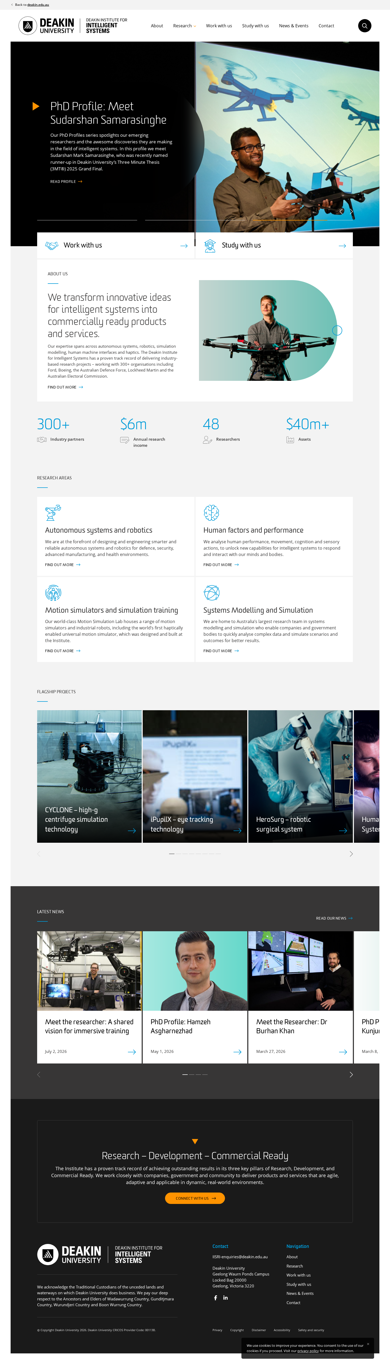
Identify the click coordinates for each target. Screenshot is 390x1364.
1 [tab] (172, 854)
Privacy (217, 1330)
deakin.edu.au (38, 4)
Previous (341, 211)
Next (351, 211)
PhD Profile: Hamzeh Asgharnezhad (181, 1027)
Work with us (219, 26)
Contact (326, 26)
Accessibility (282, 1330)
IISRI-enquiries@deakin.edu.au (240, 1256)
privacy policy (308, 1350)
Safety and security (311, 1330)
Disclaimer (259, 1330)
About (157, 26)
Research (182, 26)
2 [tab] (178, 854)
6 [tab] (205, 854)
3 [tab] (185, 854)
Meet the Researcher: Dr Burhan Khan (291, 1027)
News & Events (294, 26)
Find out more (64, 182)
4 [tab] (191, 854)
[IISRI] (216, 1297)
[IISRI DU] (225, 1297)
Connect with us (192, 1199)
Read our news (331, 919)
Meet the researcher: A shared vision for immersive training (89, 1027)
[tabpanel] (89, 776)
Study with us (255, 26)
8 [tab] (218, 854)
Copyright (237, 1330)
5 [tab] (198, 854)
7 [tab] (211, 854)
